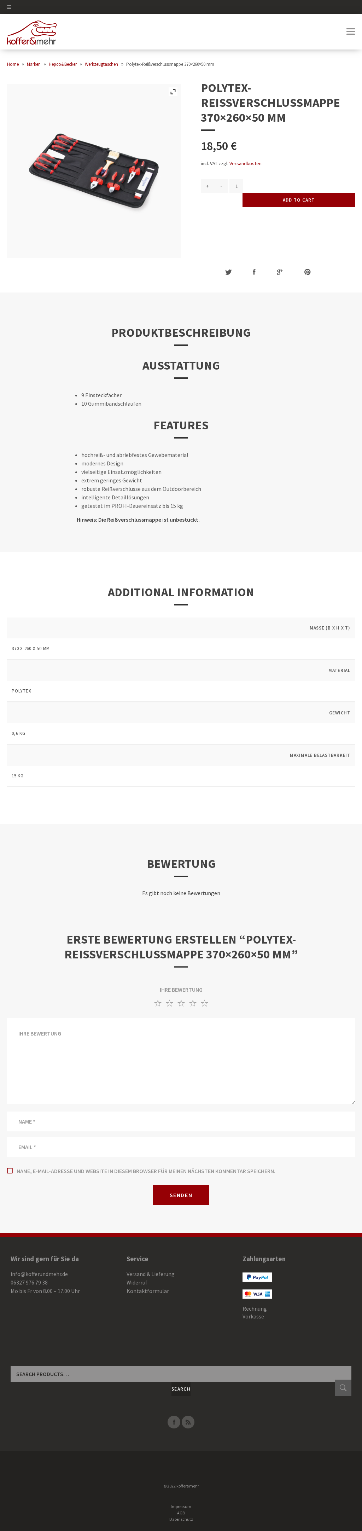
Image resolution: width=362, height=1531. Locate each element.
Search (181, 1389)
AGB (181, 1512)
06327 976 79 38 (29, 1282)
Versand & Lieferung (151, 1273)
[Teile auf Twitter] (228, 272)
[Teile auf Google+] (280, 272)
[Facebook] (174, 1422)
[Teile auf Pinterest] (307, 272)
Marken (34, 64)
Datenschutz (181, 1519)
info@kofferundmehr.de (39, 1273)
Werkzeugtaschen (101, 64)
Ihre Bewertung (181, 989)
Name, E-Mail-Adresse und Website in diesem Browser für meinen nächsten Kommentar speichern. (146, 1171)
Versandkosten (245, 163)
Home (13, 64)
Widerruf (137, 1282)
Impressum (181, 1506)
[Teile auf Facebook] (254, 272)
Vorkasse (253, 1316)
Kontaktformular (148, 1290)
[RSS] (188, 1422)
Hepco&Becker (63, 64)
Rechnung (255, 1308)
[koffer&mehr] (32, 32)
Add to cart (299, 200)
